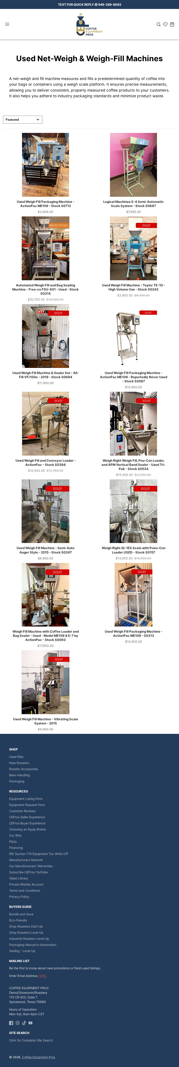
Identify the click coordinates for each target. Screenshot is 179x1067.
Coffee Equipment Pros (38, 1057)
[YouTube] (30, 1023)
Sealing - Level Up (22, 951)
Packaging (16, 781)
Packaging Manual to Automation (32, 945)
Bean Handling (19, 775)
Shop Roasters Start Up (26, 926)
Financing (16, 847)
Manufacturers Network (26, 860)
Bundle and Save (21, 914)
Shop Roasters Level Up (26, 932)
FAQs (13, 841)
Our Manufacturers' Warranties (31, 866)
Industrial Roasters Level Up (29, 938)
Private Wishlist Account (26, 884)
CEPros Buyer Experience (27, 823)
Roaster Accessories (23, 769)
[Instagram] (17, 1023)
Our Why (15, 835)
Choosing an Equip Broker (27, 829)
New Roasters (19, 763)
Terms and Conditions (24, 890)
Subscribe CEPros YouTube (28, 872)
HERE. (42, 976)
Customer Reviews (22, 811)
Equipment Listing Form (26, 799)
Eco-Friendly (18, 920)
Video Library (18, 878)
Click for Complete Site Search (31, 1040)
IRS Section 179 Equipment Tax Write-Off (38, 854)
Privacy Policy (19, 896)
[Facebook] (11, 1023)
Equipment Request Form (27, 805)
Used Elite (16, 757)
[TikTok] (24, 1023)
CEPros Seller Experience (27, 817)
